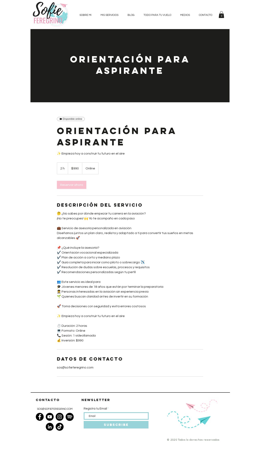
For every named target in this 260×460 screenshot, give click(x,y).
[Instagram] (60, 417)
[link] (71, 185)
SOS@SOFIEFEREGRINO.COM (55, 409)
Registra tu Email (95, 408)
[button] (221, 14)
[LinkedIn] (50, 427)
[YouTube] (50, 417)
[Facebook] (40, 417)
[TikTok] (60, 427)
